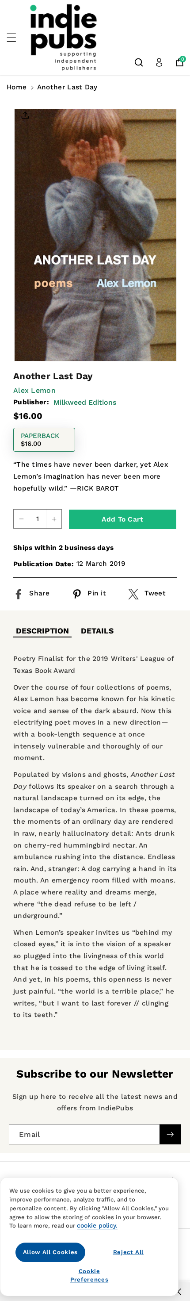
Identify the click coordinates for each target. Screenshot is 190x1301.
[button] (16, 37)
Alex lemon (34, 390)
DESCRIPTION (42, 630)
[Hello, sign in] (159, 62)
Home (17, 87)
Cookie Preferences (89, 1275)
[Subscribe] (170, 1134)
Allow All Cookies (50, 1252)
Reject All (128, 1252)
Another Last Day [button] (67, 87)
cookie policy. (97, 1225)
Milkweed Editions (84, 402)
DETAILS (97, 630)
